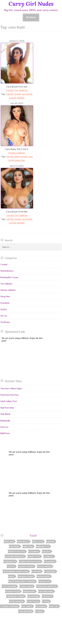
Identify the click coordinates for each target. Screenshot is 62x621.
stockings (17, 601)
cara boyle (27, 94)
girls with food (30, 561)
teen (46, 601)
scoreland (46, 591)
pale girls (27, 586)
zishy (39, 611)
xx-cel (54, 606)
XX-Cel (3, 315)
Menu (32, 17)
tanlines (21, 97)
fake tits (34, 556)
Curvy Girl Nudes (31, 3)
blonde (14, 546)
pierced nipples (47, 586)
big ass (9, 541)
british (17, 94)
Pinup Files (5, 296)
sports (47, 596)
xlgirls (41, 606)
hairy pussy (26, 566)
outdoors (9, 586)
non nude (44, 576)
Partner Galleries (16, 152)
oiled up (45, 581)
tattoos (33, 601)
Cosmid (10, 90)
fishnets (10, 561)
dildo (46, 551)
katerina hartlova (16, 571)
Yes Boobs (5, 322)
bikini (17, 156)
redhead (29, 591)
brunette (43, 546)
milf (12, 576)
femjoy (49, 556)
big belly (23, 541)
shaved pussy (15, 596)
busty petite (17, 551)
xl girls (27, 606)
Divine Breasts (7, 271)
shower (34, 596)
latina (37, 571)
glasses (50, 561)
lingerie (50, 571)
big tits (10, 94)
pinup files (20, 160)
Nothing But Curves (9, 277)
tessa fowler (9, 606)
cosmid (12, 97)
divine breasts (15, 556)
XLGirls (3, 309)
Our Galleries (21, 90)
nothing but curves (22, 581)
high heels (45, 566)
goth (11, 566)
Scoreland (4, 303)
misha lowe (26, 576)
